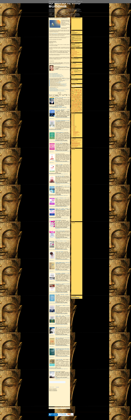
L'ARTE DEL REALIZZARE (69, 14)
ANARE (78, 91)
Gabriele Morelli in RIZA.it (75, 141)
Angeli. (72, 92)
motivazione (78, 102)
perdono (80, 103)
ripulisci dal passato (55, 33)
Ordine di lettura (77, 13)
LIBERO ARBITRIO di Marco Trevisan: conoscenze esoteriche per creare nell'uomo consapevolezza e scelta (76, 143)
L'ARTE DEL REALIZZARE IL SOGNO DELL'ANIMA (77, 64)
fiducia (76, 98)
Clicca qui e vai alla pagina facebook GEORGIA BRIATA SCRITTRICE (56, 75)
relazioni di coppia (74, 107)
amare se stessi (78, 90)
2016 (73, 124)
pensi (74, 103)
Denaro (76, 97)
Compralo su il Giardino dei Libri (78, 72)
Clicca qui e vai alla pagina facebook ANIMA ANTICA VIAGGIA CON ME (56, 76)
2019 (73, 121)
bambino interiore (79, 94)
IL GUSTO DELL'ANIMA (58, 359)
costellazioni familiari (75, 96)
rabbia (72, 105)
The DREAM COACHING (77, 14)
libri (78, 100)
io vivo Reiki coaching (58, 82)
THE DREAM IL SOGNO (74, 53)
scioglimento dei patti (74, 108)
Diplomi (66, 66)
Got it (81, 1)
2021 (73, 119)
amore (75, 91)
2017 (73, 123)
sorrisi (72, 110)
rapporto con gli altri (75, 106)
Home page (50, 13)
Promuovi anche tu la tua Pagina (74, 82)
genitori (80, 98)
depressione (79, 97)
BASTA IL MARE (57, 371)
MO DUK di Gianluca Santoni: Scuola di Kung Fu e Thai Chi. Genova (76, 145)
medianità (81, 101)
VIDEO (68, 13)
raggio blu (80, 105)
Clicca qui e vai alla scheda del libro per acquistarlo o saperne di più (58, 195)
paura (72, 103)
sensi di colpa (79, 108)
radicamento (76, 105)
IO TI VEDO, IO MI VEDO (58, 143)
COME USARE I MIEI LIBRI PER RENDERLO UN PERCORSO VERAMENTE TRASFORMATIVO (59, 89)
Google (73, 41)
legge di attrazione (78, 99)
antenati (79, 93)
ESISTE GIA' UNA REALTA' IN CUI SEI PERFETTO (76, 132)
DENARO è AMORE (74, 66)
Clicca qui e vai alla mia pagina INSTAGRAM (53, 73)
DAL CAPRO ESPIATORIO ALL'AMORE (62, 294)
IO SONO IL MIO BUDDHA (74, 56)
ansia (75, 93)
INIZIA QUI (50, 14)
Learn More (78, 1)
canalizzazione (78, 95)
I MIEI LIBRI (72, 13)
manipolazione (74, 101)
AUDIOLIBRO (60, 106)
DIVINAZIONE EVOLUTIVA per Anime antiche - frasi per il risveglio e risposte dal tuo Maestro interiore (63, 349)
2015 (73, 125)
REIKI (64, 80)
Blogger (69, 418)
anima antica (79, 92)
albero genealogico (74, 89)
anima (75, 92)
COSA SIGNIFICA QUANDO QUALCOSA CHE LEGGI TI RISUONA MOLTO (56, 90)
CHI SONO (61, 13)
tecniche (79, 110)
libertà (75, 100)
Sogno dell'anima (77, 109)
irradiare (73, 99)
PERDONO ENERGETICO (74, 65)
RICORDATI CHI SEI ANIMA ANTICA (60, 97)
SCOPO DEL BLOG (56, 13)
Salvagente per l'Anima (56, 14)
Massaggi (78, 101)
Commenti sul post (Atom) (60, 410)
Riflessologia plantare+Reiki (63, 84)
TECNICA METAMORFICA (74, 146)
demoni (73, 97)
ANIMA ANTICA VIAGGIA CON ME (75, 52)
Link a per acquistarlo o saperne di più (57, 107)
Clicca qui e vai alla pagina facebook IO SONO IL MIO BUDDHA (55, 74)
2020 (73, 120)
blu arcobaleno (74, 95)
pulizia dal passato (76, 104)
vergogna (76, 111)
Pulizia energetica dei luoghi (64, 83)
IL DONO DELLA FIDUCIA (75, 131)
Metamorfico (66, 85)
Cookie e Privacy (63, 14)
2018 (73, 122)
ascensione (73, 94)
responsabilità (79, 107)
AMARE (72, 90)
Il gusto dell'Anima (73, 81)
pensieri (77, 103)
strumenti (75, 110)
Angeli (80, 91)
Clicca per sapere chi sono (63, 66)
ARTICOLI (65, 13)
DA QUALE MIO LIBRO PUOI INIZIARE (53, 88)
